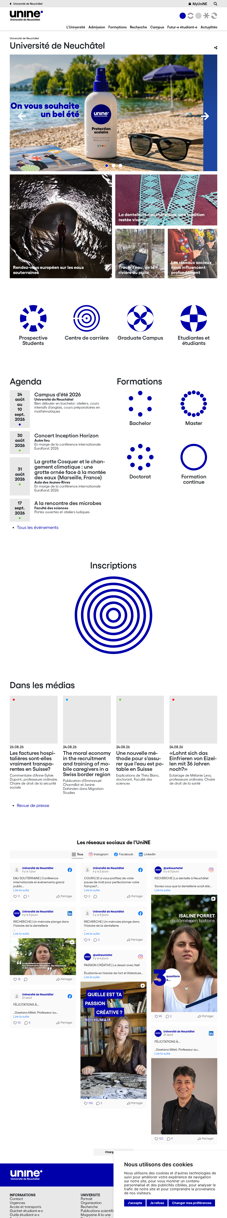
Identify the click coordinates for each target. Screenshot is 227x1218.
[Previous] (22, 116)
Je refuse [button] (157, 1203)
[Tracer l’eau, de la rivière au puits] (140, 253)
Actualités (209, 27)
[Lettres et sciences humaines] (190, 16)
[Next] (205, 116)
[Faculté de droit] (205, 16)
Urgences (17, 1203)
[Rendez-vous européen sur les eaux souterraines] (61, 226)
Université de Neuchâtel (28, 3)
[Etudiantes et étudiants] (193, 320)
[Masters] (193, 405)
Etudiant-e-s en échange (112, 607)
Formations (117, 27)
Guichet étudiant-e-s (26, 1211)
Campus (157, 27)
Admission (96, 27)
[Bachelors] (140, 405)
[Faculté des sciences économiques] (213, 16)
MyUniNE (200, 4)
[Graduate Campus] (140, 320)
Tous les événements (38, 527)
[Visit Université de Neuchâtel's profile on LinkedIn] (16, 913)
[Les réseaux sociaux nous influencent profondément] (192, 253)
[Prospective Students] (33, 320)
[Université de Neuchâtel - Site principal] (26, 1175)
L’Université (76, 27)
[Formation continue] (193, 459)
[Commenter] (94, 896)
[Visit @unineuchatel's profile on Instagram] (158, 869)
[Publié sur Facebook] (69, 870)
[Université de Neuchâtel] (26, 16)
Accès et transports (25, 1207)
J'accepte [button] (135, 1203)
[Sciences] (198, 16)
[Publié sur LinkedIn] (69, 913)
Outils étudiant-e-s (24, 1215)
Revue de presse (33, 805)
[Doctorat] (140, 459)
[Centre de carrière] (86, 320)
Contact (16, 1199)
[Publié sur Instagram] (211, 870)
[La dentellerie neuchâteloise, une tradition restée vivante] (166, 199)
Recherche (138, 27)
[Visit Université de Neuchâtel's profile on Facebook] (16, 869)
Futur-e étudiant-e (182, 27)
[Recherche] (215, 4)
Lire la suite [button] (21, 890)
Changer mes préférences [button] (191, 1203)
